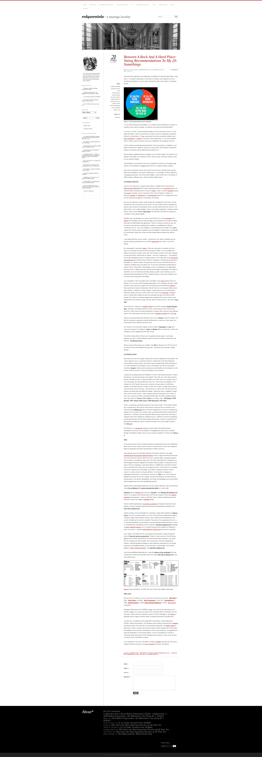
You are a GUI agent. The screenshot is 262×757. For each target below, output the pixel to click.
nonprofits (171, 190)
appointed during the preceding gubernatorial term (138, 455)
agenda (172, 625)
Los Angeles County (142, 4)
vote (119, 109)
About (172, 4)
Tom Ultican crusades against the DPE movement (91, 142)
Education (93, 4)
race (165, 218)
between (169, 218)
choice (162, 281)
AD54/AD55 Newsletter (106, 4)
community (165, 292)
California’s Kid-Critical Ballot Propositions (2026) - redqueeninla (133, 714)
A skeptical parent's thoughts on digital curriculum (90, 150)
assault (128, 193)
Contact (85, 8)
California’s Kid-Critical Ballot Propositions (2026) (89, 89)
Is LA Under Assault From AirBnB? (91, 96)
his (161, 295)
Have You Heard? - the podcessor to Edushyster (91, 161)
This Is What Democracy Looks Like (90, 104)
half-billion (147, 499)
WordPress (127, 755)
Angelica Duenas (133, 603)
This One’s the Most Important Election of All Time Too (90, 100)
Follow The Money (122, 4)
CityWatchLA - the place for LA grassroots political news (90, 178)
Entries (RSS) (86, 125)
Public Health (163, 4)
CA (132, 4)
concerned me (168, 188)
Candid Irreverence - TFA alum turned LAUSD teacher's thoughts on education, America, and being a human (91, 156)
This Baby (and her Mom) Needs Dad (135, 734)
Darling (126, 220)
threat (153, 190)
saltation (158, 641)
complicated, (139, 428)
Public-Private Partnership (131, 188)
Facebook (117, 117)
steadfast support (147, 306)
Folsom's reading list (88, 191)
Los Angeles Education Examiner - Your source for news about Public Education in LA (91, 137)
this (151, 220)
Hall (175, 313)
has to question (149, 644)
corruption (165, 313)
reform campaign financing (133, 527)
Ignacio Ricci (147, 755)
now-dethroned (152, 195)
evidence (172, 285)
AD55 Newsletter (159, 69)
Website (126, 672)
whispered (141, 195)
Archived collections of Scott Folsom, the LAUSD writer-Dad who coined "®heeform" (91, 187)
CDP (118, 90)
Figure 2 (143, 166)
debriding (158, 313)
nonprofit (139, 138)
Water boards (172, 603)
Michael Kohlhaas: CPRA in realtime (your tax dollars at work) (91, 146)
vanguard (132, 195)
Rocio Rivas (132, 600)
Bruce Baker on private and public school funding (91, 169)
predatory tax (139, 492)
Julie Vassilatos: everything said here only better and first (90, 182)
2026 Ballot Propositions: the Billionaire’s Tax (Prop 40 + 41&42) (90, 93)
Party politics (128, 71)
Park (135, 220)
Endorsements (116, 92)
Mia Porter (172, 598)
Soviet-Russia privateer (150, 504)
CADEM (113, 86)
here (139, 198)
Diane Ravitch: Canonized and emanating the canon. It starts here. (90, 165)
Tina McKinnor (168, 600)
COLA (153, 4)
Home (84, 4)
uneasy (145, 248)
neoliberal (175, 623)
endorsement (155, 241)
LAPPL (175, 228)
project (173, 614)
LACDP (114, 103)
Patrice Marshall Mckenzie (153, 603)
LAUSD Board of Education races (115, 105)
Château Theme (137, 755)
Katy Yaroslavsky (149, 600)
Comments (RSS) (87, 128)
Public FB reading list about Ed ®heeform (90, 174)
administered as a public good (152, 529)
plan (172, 292)
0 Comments (174, 69)
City (172, 313)
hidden (168, 625)
